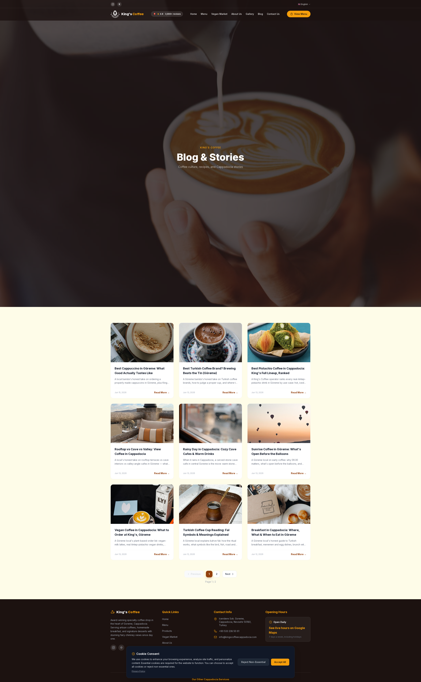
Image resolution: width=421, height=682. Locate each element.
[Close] (240, 321)
